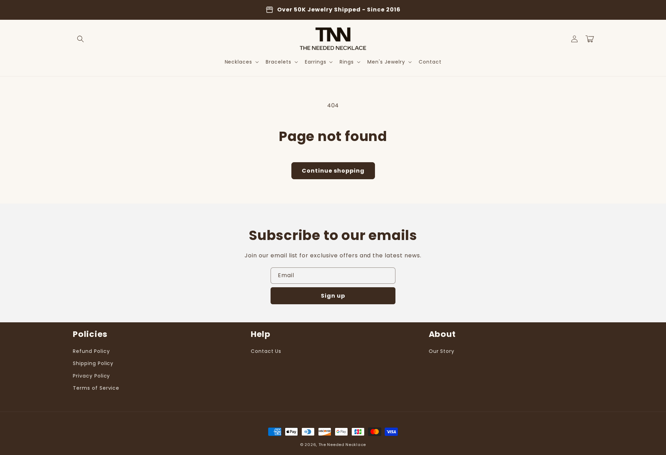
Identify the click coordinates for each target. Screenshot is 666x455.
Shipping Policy (93, 363)
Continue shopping (333, 171)
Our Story (442, 351)
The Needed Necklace (342, 444)
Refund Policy (91, 351)
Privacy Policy (91, 375)
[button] (80, 39)
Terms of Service (96, 387)
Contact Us (266, 351)
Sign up (333, 296)
